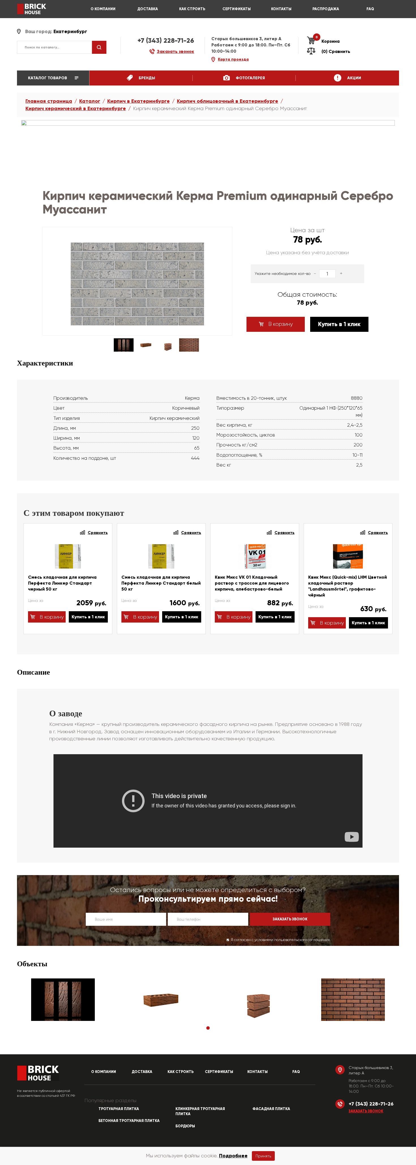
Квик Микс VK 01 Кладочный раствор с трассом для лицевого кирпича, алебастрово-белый (252, 583)
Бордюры (185, 1126)
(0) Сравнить (335, 51)
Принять (263, 1156)
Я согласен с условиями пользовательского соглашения (280, 940)
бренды (146, 78)
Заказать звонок (366, 1111)
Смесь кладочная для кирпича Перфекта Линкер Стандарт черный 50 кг (62, 583)
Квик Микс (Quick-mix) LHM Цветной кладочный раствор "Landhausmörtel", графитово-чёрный (347, 586)
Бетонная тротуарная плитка (129, 1121)
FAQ (370, 9)
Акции (353, 78)
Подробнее (233, 1156)
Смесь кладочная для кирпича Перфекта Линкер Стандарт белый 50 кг (161, 583)
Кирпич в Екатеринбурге (138, 101)
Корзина (328, 41)
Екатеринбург (70, 32)
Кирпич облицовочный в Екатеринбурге (227, 101)
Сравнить (98, 532)
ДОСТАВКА (147, 9)
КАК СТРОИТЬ (192, 9)
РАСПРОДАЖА (325, 9)
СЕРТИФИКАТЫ (236, 9)
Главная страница (48, 101)
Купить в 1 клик (339, 324)
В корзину (280, 324)
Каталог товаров (48, 78)
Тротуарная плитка (118, 1109)
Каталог (89, 101)
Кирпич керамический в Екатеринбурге (75, 108)
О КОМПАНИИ (103, 9)
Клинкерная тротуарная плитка (200, 1112)
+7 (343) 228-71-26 (166, 40)
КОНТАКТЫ (281, 9)
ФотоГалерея (250, 78)
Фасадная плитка (271, 1109)
